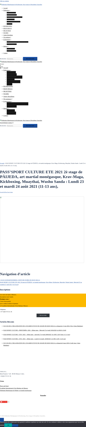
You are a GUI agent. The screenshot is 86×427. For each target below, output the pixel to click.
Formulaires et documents (13, 21)
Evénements (6, 39)
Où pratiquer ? (7, 37)
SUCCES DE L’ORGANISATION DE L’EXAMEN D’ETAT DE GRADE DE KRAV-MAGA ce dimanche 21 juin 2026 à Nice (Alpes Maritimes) (43, 326)
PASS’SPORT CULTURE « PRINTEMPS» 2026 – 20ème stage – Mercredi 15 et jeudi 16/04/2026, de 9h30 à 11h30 (34, 330)
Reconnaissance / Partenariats (14, 17)
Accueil (5, 8)
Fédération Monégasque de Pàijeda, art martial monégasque (15, 390)
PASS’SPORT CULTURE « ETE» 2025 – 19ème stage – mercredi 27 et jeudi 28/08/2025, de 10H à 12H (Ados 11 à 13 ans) (36, 334)
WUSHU (5, 33)
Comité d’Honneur (12, 15)
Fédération (6, 10)
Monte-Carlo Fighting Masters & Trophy (17, 42)
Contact (5, 53)
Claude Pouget (11, 19)
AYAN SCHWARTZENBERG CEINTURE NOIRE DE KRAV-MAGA (20, 280)
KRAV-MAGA (7, 28)
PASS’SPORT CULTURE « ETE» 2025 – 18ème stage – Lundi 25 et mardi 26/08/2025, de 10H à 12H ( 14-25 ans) (34, 339)
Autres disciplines (8, 35)
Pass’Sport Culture (12, 44)
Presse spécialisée (11, 51)
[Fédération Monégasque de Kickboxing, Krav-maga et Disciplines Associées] (21, 4)
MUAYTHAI (7, 30)
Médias (5, 46)
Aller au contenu (4, 1)
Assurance (9, 24)
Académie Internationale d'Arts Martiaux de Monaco (14, 388)
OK (8, 425)
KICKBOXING (7, 26)
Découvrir (43, 315)
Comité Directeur (11, 12)
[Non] (15, 425)
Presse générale (11, 48)
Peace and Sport (4, 386)
